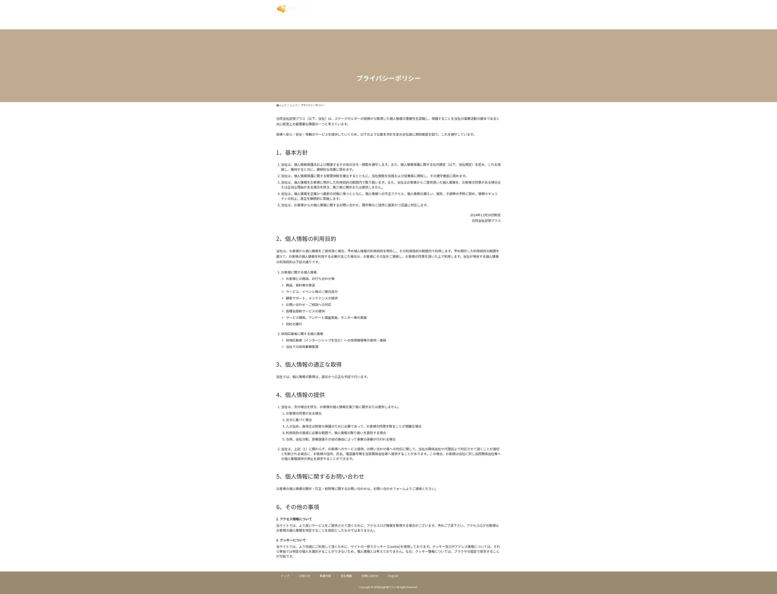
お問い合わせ (369, 576)
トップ (285, 576)
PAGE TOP (757, 572)
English (393, 576)
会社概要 (346, 576)
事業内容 (325, 576)
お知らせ (304, 576)
